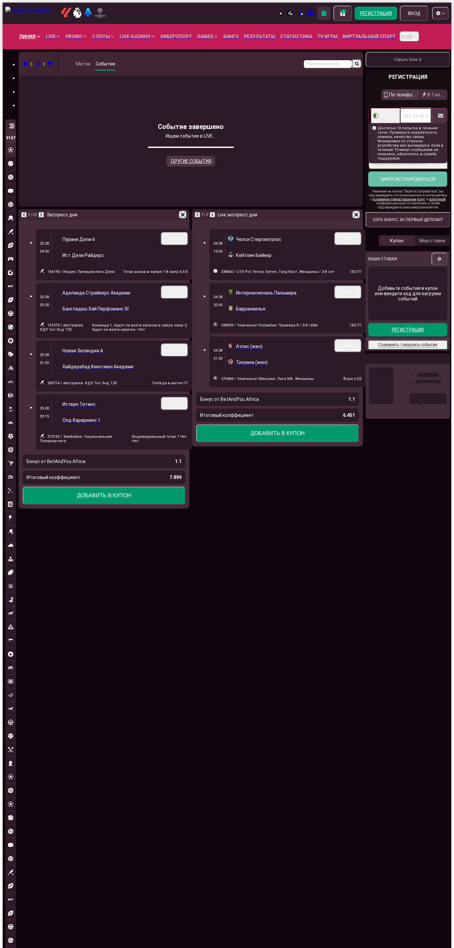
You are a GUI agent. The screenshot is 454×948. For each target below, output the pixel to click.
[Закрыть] (444, 364)
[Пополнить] (324, 13)
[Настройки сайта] (440, 13)
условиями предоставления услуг (399, 199)
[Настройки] (439, 259)
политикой (437, 199)
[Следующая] (41, 214)
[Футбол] (38, 63)
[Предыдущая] (24, 214)
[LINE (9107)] (25, 63)
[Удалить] (183, 215)
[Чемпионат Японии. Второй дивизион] (50, 63)
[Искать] (357, 63)
